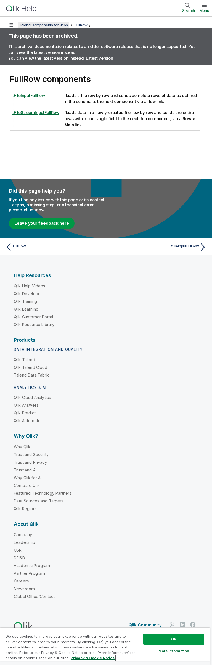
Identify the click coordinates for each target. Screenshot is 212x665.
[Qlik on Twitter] (172, 624)
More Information (173, 651)
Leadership (24, 542)
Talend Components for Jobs (43, 25)
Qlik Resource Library (34, 324)
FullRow (81, 25)
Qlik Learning (26, 309)
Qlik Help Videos (30, 286)
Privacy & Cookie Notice (93, 658)
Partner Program (29, 573)
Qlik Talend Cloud (30, 367)
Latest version (99, 58)
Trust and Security (31, 454)
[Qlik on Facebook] (193, 624)
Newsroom (24, 588)
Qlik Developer (28, 293)
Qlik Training (25, 301)
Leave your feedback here (41, 223)
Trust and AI (25, 470)
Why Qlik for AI (27, 477)
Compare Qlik (27, 485)
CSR (18, 550)
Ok (173, 639)
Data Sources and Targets (39, 501)
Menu (204, 10)
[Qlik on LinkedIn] (182, 624)
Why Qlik (22, 446)
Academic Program (32, 565)
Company (23, 534)
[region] (105, 646)
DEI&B (19, 557)
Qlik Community (145, 624)
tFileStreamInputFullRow (35, 112)
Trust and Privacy (30, 462)
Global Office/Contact (34, 596)
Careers (21, 581)
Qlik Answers (26, 405)
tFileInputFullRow (28, 95)
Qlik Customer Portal (33, 316)
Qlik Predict (25, 412)
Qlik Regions (26, 508)
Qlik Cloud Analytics (32, 397)
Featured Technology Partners (42, 493)
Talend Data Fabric (31, 375)
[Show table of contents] (11, 25)
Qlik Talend (24, 359)
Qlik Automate (27, 420)
